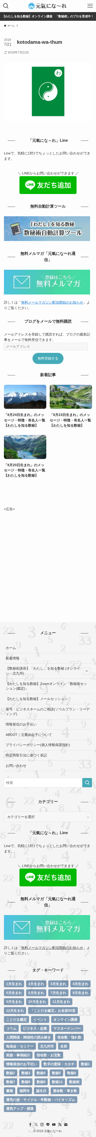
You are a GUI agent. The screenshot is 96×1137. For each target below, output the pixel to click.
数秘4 (41, 1073)
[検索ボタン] (6, 6)
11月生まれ (61, 1002)
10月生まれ (37, 1002)
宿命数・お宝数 (49, 1055)
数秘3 (25, 1073)
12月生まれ (15, 1011)
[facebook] (30, 1124)
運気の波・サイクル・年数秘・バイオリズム (40, 1100)
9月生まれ (14, 1002)
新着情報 (12, 658)
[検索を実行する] (87, 782)
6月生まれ (36, 993)
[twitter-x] (36, 1124)
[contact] (66, 1124)
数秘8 (25, 1082)
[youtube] (54, 1124)
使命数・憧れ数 (69, 1037)
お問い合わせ (16, 766)
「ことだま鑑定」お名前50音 (53, 1011)
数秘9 (41, 1082)
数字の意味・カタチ (59, 1064)
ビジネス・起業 (35, 1028)
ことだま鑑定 (16, 1019)
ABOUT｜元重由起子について (29, 735)
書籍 (9, 1091)
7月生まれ (58, 993)
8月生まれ (80, 993)
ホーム (11, 648)
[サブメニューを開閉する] (86, 671)
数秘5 (56, 1073)
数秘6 (71, 1073)
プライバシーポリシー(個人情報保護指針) (38, 745)
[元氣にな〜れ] (48, 6)
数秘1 (85, 1064)
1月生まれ (14, 984)
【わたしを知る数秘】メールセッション (37, 699)
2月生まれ (36, 984)
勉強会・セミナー (20, 1046)
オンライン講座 (65, 1019)
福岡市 (24, 1091)
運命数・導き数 (65, 1091)
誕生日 (41, 1091)
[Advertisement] (48, 560)
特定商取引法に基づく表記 (26, 755)
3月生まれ (58, 984)
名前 (63, 1046)
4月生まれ (80, 984)
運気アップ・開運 (20, 1109)
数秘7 (10, 1082)
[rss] (60, 1124)
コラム (11, 1028)
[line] (48, 1124)
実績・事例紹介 (18, 1055)
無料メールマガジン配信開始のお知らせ (52, 302)
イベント (40, 1019)
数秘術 (74, 1082)
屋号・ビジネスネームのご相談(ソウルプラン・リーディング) (48, 711)
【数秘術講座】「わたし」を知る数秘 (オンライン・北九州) (43, 670)
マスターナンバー (67, 1028)
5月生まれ (14, 993)
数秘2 (10, 1073)
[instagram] (42, 1124)
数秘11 (57, 1082)
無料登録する (48, 358)
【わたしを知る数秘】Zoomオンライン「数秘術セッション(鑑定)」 (46, 686)
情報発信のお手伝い (21, 724)
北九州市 (47, 1046)
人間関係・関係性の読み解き (28, 1037)
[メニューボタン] (90, 6)
